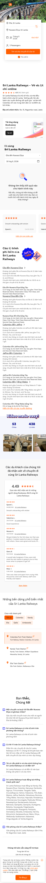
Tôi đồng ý (23, 877)
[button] (43, 4)
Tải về (9, 133)
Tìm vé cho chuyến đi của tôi (23, 51)
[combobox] (23, 23)
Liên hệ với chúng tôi (23, 855)
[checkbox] (19, 57)
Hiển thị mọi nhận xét (24, 236)
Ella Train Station (17, 663)
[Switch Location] (36, 26)
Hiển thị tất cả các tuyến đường (17, 408)
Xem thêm (23, 585)
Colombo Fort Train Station (21, 637)
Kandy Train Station (18, 649)
